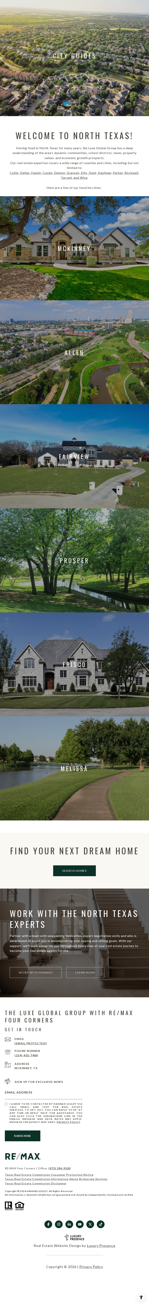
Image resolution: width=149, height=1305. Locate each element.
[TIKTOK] (101, 1224)
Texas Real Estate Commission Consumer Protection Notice (49, 1174)
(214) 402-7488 (26, 1055)
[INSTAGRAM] (59, 1224)
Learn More (85, 972)
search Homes (74, 870)
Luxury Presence (101, 1245)
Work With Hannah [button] (36, 972)
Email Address (19, 1092)
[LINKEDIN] (69, 1224)
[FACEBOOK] (48, 1224)
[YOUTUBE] (80, 1224)
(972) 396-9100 (59, 1168)
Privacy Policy (68, 1122)
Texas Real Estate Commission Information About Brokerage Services (56, 1179)
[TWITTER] (90, 1224)
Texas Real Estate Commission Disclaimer (36, 1183)
